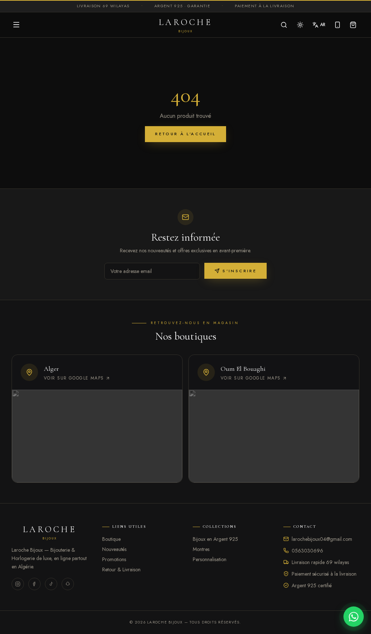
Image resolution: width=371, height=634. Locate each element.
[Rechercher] (284, 25)
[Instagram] (18, 584)
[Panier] (353, 24)
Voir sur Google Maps (74, 378)
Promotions (114, 559)
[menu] (16, 24)
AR (322, 24)
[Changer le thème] (300, 24)
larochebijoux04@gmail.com (322, 539)
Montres (201, 549)
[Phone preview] (337, 24)
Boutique (111, 539)
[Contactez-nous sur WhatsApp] (353, 616)
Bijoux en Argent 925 (215, 539)
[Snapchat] (68, 584)
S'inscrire (239, 271)
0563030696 (307, 550)
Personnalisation (209, 559)
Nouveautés (114, 549)
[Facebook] (34, 584)
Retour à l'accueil (185, 134)
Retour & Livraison (121, 569)
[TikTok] (51, 584)
